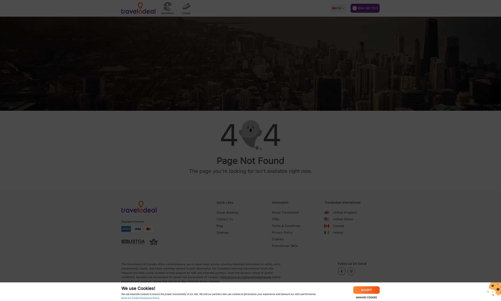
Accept (366, 290)
